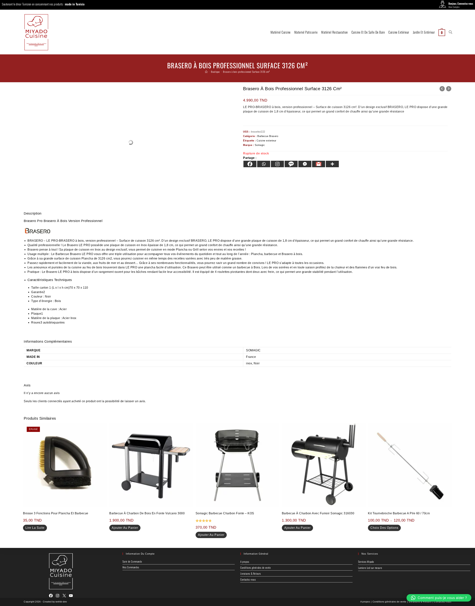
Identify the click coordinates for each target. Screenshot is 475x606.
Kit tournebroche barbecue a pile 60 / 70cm (399, 513)
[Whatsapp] (263, 164)
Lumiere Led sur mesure (370, 568)
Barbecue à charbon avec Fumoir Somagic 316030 (318, 513)
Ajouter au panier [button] (125, 527)
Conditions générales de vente (255, 567)
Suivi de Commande (132, 561)
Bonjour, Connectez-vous (460, 3)
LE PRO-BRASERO (60, 240)
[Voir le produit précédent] (442, 88)
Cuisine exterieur (266, 140)
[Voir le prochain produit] (448, 88)
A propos (244, 561)
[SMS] (291, 164)
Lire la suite (35, 527)
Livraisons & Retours (250, 573)
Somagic (260, 145)
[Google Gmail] (318, 164)
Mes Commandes (130, 567)
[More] (332, 164)
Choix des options (384, 527)
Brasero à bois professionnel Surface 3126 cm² (246, 71)
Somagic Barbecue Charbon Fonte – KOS (225, 513)
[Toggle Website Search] (450, 32)
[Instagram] (277, 164)
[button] (439, 598)
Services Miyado (366, 561)
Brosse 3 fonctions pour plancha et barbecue (55, 513)
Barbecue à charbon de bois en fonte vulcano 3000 (147, 513)
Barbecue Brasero (267, 136)
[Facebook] (249, 164)
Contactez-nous (248, 579)
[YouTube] (71, 595)
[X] (64, 595)
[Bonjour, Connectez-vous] (442, 5)
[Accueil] (206, 71)
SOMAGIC (253, 350)
